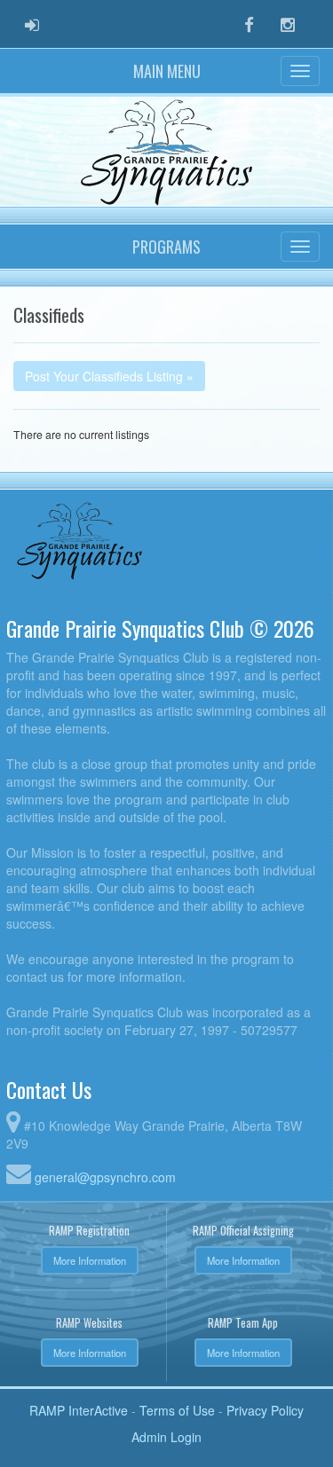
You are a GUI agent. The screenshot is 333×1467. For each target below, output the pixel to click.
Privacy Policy (265, 1410)
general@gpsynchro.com (105, 1177)
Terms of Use (177, 1410)
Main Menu (167, 70)
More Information (89, 1260)
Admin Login (166, 1437)
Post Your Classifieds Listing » (109, 376)
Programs (166, 246)
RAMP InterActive (78, 1410)
